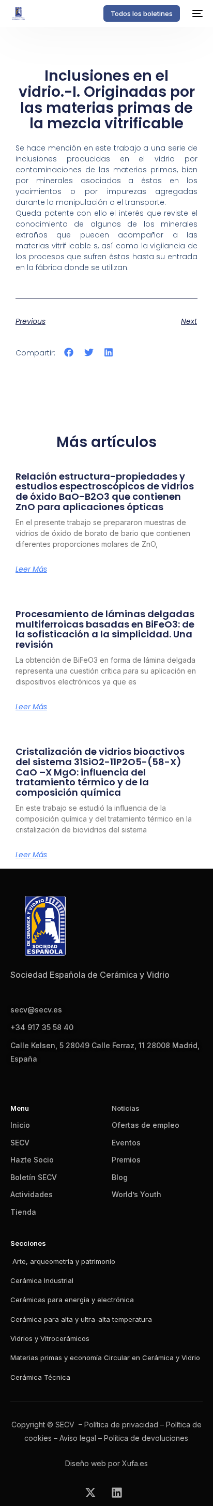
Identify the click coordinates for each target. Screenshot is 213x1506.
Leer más (31, 569)
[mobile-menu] (196, 13)
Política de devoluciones (146, 1438)
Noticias (126, 1108)
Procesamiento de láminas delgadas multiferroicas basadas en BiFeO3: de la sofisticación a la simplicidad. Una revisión (105, 629)
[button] (69, 352)
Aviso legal (77, 1438)
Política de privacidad (121, 1424)
